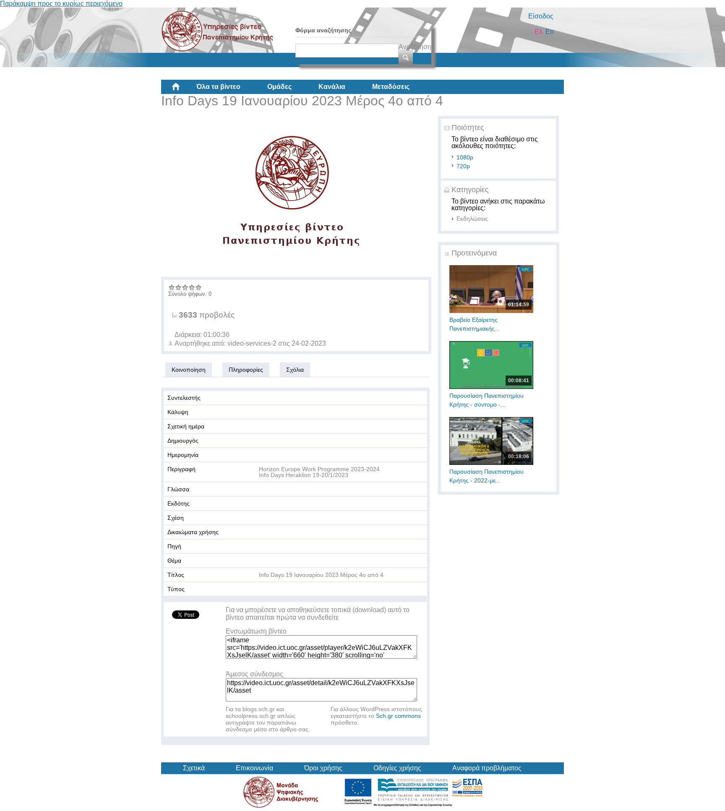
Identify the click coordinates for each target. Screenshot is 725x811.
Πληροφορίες (246, 369)
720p (463, 166)
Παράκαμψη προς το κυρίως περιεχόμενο (61, 3)
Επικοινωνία (254, 768)
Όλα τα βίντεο (218, 86)
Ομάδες (279, 86)
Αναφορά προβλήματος (487, 768)
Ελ (538, 31)
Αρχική (182, 90)
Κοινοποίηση (189, 369)
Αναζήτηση (415, 46)
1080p (464, 157)
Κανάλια (331, 86)
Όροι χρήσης (323, 768)
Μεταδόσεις (390, 86)
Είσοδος (540, 16)
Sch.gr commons (398, 715)
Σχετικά (194, 768)
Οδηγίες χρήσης (397, 768)
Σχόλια (295, 369)
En (549, 31)
